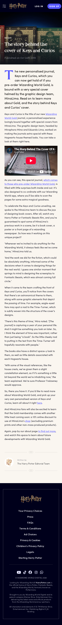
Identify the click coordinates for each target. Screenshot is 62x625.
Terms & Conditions (30, 528)
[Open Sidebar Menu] (4, 6)
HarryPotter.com (43, 582)
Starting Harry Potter (30, 557)
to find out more (47, 431)
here (39, 402)
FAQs (30, 522)
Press (30, 516)
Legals (30, 551)
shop (27, 420)
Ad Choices (30, 534)
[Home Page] (17, 6)
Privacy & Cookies (30, 540)
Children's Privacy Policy (30, 546)
